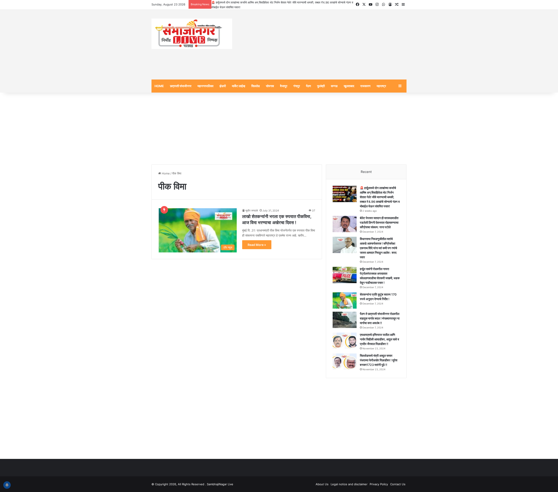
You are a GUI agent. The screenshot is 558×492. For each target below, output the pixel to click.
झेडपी (222, 86)
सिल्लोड (255, 86)
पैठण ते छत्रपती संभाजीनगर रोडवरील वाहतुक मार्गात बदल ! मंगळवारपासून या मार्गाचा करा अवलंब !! (380, 318)
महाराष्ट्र (381, 86)
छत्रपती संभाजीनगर (180, 86)
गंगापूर (296, 86)
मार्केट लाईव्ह (238, 86)
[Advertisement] (323, 44)
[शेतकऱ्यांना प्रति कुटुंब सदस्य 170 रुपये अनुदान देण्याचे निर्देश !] (345, 300)
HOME (159, 86)
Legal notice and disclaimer (349, 484)
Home (165, 173)
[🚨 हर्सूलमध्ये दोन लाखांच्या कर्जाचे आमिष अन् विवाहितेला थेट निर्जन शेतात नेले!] (345, 194)
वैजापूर (283, 86)
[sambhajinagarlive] (191, 34)
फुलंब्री (321, 86)
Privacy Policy (379, 484)
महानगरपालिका (205, 86)
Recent (366, 172)
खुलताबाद (349, 86)
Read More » (257, 245)
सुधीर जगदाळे (251, 210)
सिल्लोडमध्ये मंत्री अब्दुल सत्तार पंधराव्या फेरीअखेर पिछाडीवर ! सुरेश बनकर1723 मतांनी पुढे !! (378, 360)
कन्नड (334, 86)
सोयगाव (270, 86)
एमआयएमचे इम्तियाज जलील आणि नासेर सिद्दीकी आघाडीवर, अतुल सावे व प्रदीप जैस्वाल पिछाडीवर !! (379, 339)
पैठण (308, 86)
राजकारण (365, 86)
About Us (322, 484)
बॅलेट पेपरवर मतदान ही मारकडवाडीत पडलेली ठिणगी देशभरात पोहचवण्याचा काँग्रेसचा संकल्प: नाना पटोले (379, 222)
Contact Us (397, 484)
